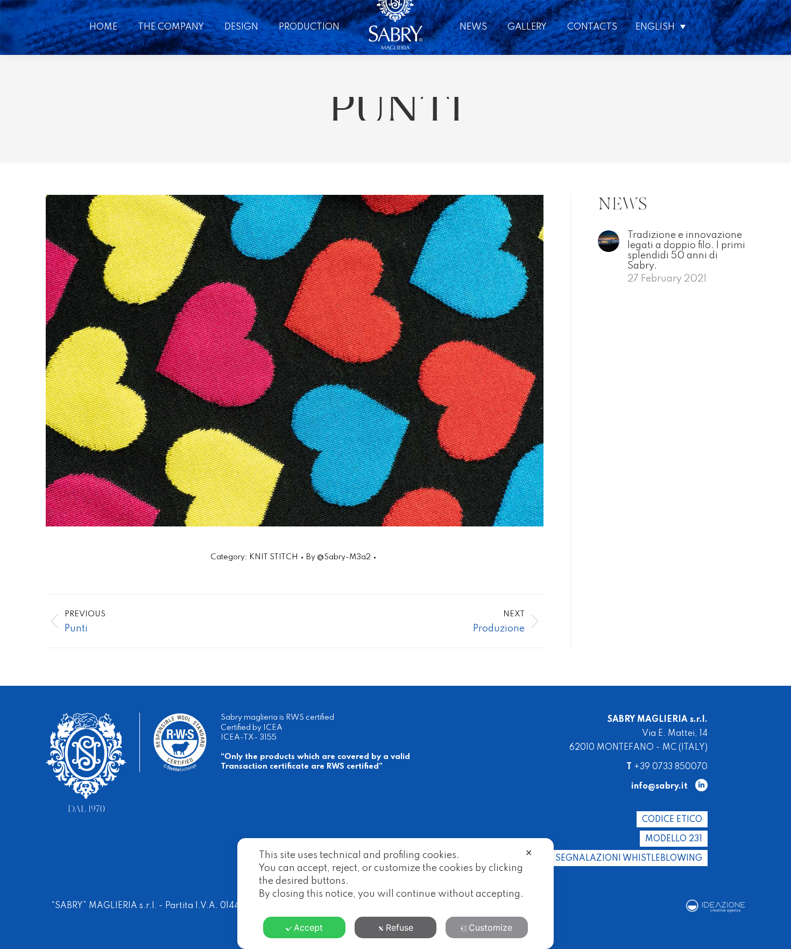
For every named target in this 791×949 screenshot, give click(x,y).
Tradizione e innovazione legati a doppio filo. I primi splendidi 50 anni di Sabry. (686, 250)
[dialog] (395, 893)
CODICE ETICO (672, 820)
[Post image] (608, 241)
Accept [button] (308, 927)
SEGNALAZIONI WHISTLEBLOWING (628, 858)
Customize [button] (490, 927)
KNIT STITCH (273, 557)
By (338, 557)
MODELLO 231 (673, 839)
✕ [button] (528, 852)
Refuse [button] (399, 927)
